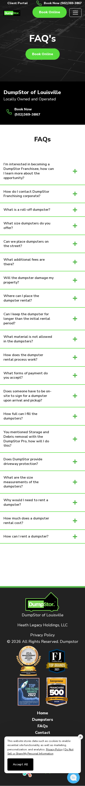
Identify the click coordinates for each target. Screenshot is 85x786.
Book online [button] (49, 12)
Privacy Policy (42, 635)
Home (42, 713)
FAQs (42, 726)
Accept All (20, 764)
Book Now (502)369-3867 (63, 3)
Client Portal (17, 3)
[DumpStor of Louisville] (11, 12)
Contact (42, 732)
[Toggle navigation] (75, 12)
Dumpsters (42, 719)
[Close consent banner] (80, 737)
